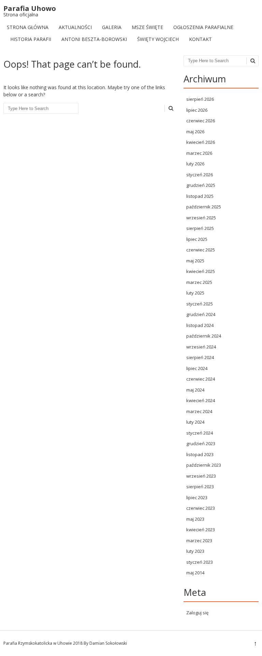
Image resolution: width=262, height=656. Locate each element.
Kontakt (200, 39)
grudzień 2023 (200, 443)
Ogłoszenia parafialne (203, 27)
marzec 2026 (199, 153)
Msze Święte (147, 27)
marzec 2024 (199, 411)
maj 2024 (195, 390)
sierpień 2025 (200, 228)
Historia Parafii (30, 39)
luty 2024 (195, 422)
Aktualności (75, 27)
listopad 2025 (200, 196)
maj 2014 (195, 573)
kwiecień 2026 (200, 142)
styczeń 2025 (199, 304)
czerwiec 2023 (200, 508)
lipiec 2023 (196, 497)
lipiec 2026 (196, 110)
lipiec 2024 (196, 368)
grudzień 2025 (200, 185)
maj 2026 (195, 131)
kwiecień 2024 (200, 400)
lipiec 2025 (196, 239)
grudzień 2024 (200, 314)
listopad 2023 (200, 454)
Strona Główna (27, 27)
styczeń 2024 (199, 433)
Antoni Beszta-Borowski (94, 39)
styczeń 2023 (199, 562)
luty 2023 (195, 551)
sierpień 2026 (200, 99)
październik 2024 (203, 336)
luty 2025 (195, 293)
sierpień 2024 (200, 357)
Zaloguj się (197, 613)
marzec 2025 (199, 282)
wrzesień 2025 (201, 218)
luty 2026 (195, 164)
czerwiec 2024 (200, 379)
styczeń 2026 (199, 175)
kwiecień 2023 (200, 530)
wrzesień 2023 (201, 476)
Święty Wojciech (158, 39)
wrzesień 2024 (201, 347)
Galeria (111, 27)
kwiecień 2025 (200, 271)
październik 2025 (203, 207)
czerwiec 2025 (200, 250)
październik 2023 (203, 465)
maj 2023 (195, 519)
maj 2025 (195, 261)
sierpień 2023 (200, 486)
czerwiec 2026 (200, 121)
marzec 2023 (199, 540)
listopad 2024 (200, 325)
